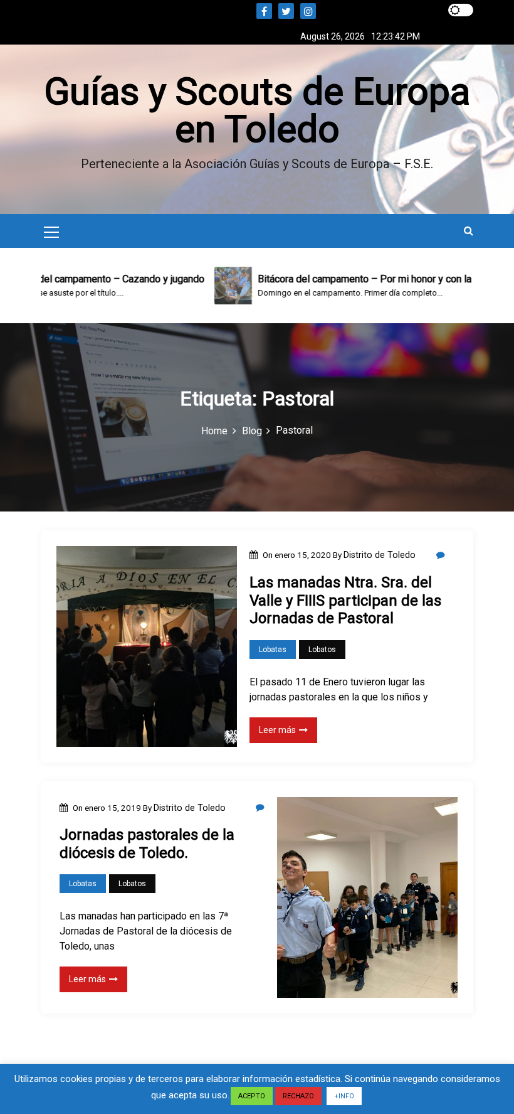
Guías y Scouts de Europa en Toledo (257, 110)
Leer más (277, 730)
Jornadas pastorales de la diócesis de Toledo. (147, 844)
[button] (468, 231)
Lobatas (272, 649)
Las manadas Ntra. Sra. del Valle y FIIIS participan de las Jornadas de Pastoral (345, 601)
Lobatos (322, 649)
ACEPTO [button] (251, 1096)
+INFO (344, 1096)
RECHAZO (298, 1096)
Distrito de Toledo (380, 555)
